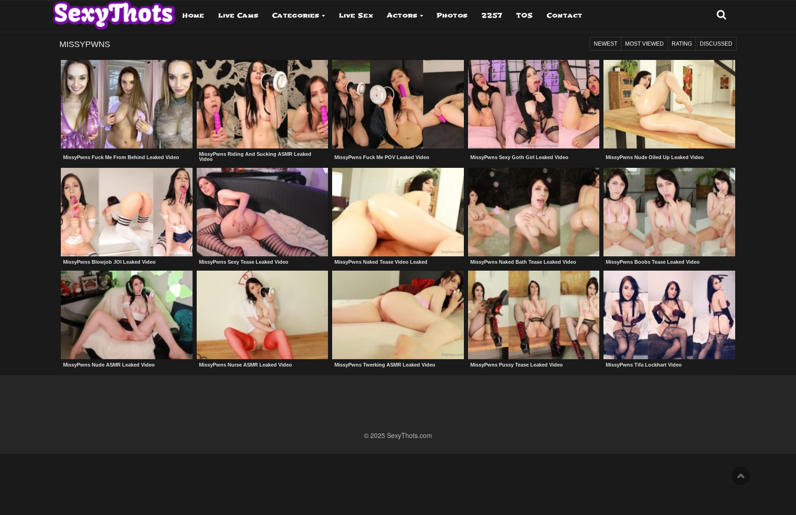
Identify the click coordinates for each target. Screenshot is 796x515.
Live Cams (238, 15)
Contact (564, 15)
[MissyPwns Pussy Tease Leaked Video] (534, 315)
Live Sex (356, 15)
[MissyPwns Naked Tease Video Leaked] (398, 212)
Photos (452, 15)
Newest (605, 44)
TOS (524, 15)
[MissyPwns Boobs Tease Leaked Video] (669, 212)
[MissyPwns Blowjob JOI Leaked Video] (127, 212)
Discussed (716, 44)
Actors (402, 15)
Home (193, 15)
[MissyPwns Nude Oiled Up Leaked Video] (669, 105)
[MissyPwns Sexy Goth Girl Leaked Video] (534, 105)
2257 (491, 15)
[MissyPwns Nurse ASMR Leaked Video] (262, 315)
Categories (295, 15)
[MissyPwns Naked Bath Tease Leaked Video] (534, 212)
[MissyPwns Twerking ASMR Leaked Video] (398, 315)
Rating (682, 44)
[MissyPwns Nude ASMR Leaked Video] (127, 315)
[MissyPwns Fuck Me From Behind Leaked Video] (127, 105)
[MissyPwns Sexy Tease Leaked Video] (262, 212)
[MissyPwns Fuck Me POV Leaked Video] (398, 105)
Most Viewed (644, 44)
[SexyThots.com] (114, 12)
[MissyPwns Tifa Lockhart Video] (669, 315)
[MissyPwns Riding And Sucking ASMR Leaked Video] (262, 104)
